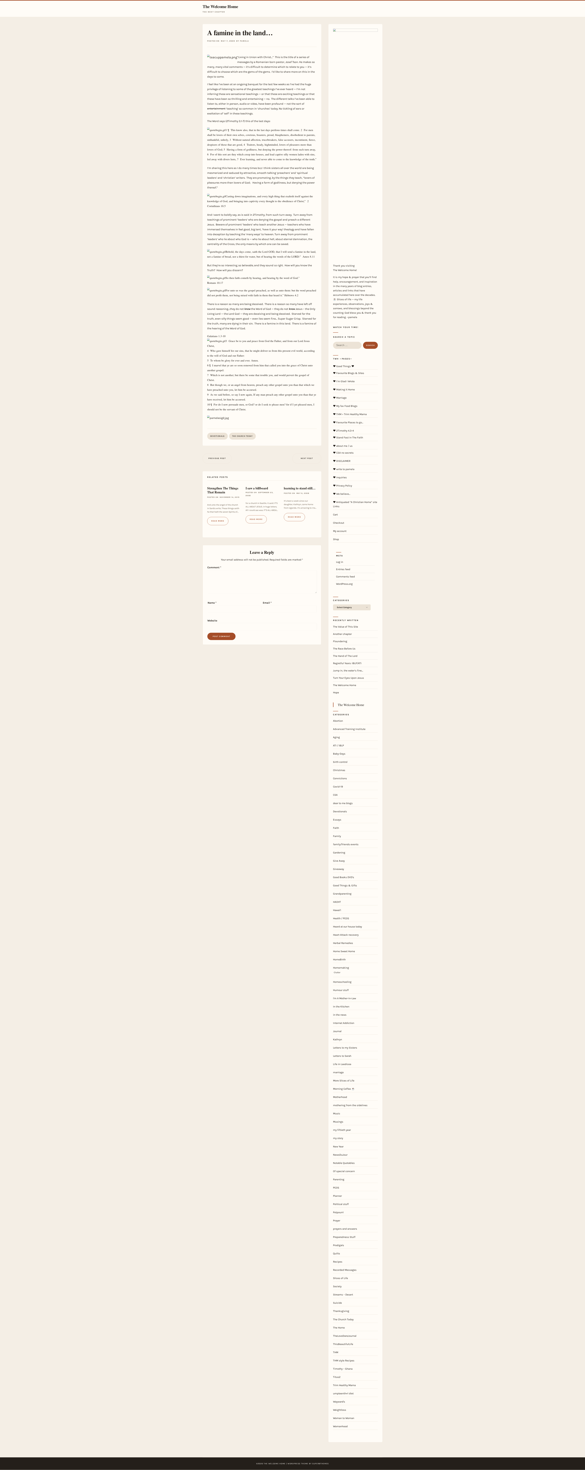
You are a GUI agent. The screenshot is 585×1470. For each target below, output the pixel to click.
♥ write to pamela (343, 469)
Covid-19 (338, 786)
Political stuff (341, 1204)
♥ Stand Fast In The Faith (348, 437)
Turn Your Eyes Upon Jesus (348, 677)
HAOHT (337, 901)
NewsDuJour (340, 1154)
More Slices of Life (343, 1080)
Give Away (339, 860)
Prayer (336, 1220)
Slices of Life (340, 1278)
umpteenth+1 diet (343, 1393)
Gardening (339, 852)
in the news (339, 1014)
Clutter (337, 972)
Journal (337, 1031)
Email (267, 602)
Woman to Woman (343, 1418)
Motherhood (340, 1097)
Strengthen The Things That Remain (222, 490)
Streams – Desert (343, 1294)
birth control (340, 761)
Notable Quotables (344, 1162)
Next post (307, 458)
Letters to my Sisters (345, 1047)
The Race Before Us (344, 648)
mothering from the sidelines (350, 1105)
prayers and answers (345, 1228)
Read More (217, 521)
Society (337, 1286)
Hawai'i (337, 910)
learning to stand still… (300, 488)
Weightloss (339, 1409)
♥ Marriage (340, 397)
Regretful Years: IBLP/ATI (347, 663)
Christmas (339, 770)
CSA (335, 794)
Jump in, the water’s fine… (348, 670)
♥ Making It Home (344, 389)
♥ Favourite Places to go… (348, 422)
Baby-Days (339, 753)
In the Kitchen (341, 1006)
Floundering (340, 641)
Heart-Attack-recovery (346, 934)
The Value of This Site (345, 626)
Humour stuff (341, 990)
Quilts (336, 1253)
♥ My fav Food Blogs (345, 405)
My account (339, 530)
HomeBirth (339, 959)
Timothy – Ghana (343, 1368)
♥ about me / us (343, 445)
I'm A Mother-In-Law (344, 998)
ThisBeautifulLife (343, 1344)
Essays (337, 819)
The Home (339, 1327)
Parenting (338, 1179)
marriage (338, 1072)
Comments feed (345, 576)
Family (337, 836)
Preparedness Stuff (344, 1236)
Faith (336, 827)
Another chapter (342, 633)
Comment (214, 567)
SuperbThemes (320, 1464)
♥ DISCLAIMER (341, 460)
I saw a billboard (257, 488)
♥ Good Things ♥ (343, 366)
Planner (337, 1195)
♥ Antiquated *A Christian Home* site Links (355, 504)
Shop (336, 539)
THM (335, 1352)
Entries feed (343, 569)
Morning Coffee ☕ (344, 1088)
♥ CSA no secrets (343, 452)
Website (212, 620)
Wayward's (339, 1401)
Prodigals (338, 1245)
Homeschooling (342, 981)
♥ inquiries (340, 477)
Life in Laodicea (342, 1064)
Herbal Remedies (343, 943)
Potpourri (338, 1212)
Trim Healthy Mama (344, 1385)
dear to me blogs (343, 803)
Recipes (337, 1261)
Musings (338, 1121)
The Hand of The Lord (345, 655)
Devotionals (217, 436)
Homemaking (341, 967)
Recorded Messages (344, 1269)
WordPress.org (344, 583)
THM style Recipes (343, 1360)
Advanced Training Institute (349, 729)
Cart (335, 514)
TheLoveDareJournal (344, 1335)
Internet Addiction (343, 1022)
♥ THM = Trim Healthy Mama (350, 414)
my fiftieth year (342, 1129)
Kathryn (337, 1039)
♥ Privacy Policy (342, 485)
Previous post (217, 458)
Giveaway (338, 868)
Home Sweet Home (344, 951)
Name (212, 602)
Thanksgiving (341, 1311)
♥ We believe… (341, 493)
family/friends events (345, 844)
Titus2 (336, 1376)
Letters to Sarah (342, 1055)
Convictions (340, 778)
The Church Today (242, 436)
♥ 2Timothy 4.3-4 (343, 430)
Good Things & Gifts (345, 885)
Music (336, 1113)
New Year (338, 1146)
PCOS (336, 1187)
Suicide (337, 1302)
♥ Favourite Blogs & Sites (348, 373)
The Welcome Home (220, 6)
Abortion (338, 720)
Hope (336, 692)
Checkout (338, 522)
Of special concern (344, 1171)
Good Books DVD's (343, 877)
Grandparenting (342, 893)
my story (338, 1138)
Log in (339, 561)
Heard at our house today (347, 926)
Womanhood (340, 1426)
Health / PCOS (341, 918)
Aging (336, 737)
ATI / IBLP (338, 745)
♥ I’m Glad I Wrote (344, 381)
